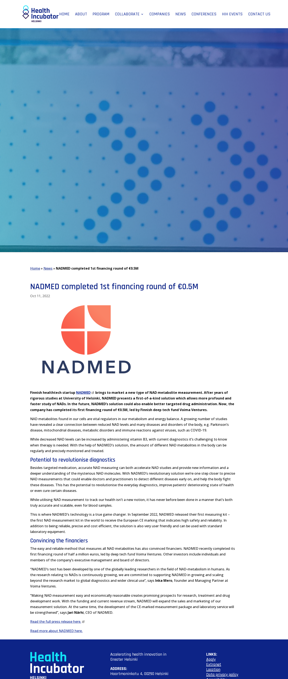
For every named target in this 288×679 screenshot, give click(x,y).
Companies (159, 15)
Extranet (213, 664)
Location (213, 669)
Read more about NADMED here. (56, 630)
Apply (211, 659)
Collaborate (127, 15)
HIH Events (232, 15)
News (180, 15)
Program (101, 15)
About (81, 15)
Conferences (204, 15)
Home (64, 15)
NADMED (83, 392)
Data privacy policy (222, 674)
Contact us (259, 15)
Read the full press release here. (55, 621)
